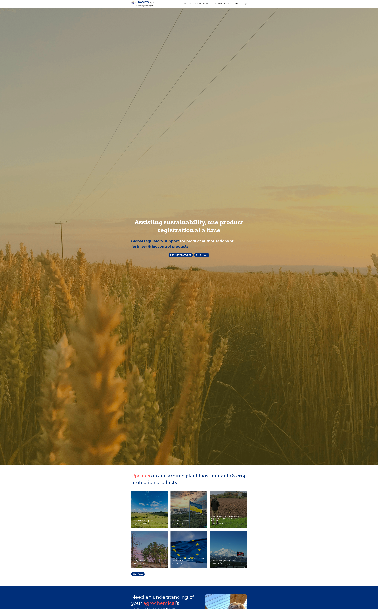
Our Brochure (202, 255)
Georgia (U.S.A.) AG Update (223, 561)
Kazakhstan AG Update (143, 521)
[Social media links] (246, 4)
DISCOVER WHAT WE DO (180, 255)
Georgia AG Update (141, 561)
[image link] (143, 4)
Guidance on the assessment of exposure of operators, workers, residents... (225, 518)
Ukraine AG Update (180, 521)
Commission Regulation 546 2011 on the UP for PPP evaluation (188, 559)
